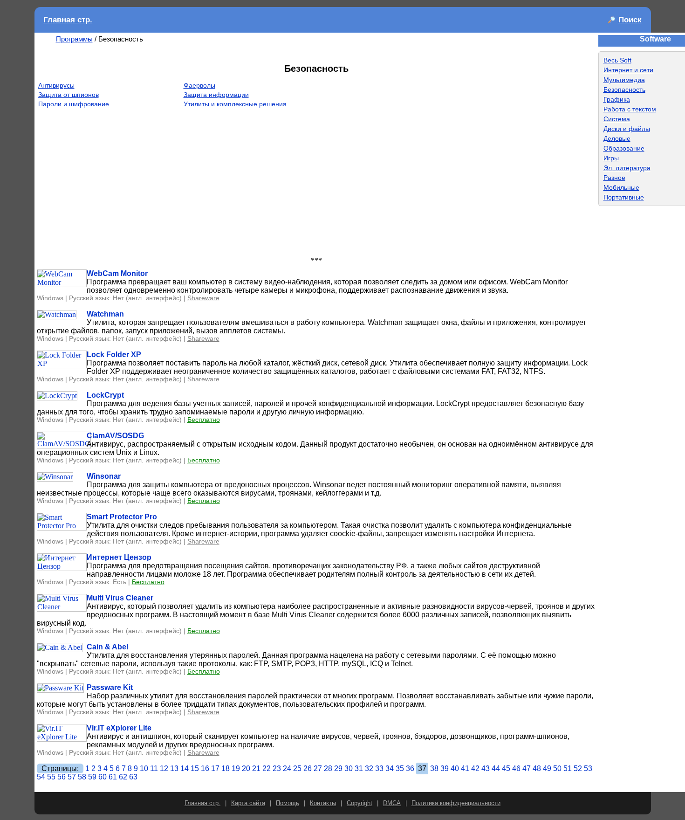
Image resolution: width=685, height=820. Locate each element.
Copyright (359, 802)
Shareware (203, 298)
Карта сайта (248, 802)
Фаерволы (199, 85)
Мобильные (621, 187)
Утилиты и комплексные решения (235, 104)
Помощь (287, 802)
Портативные (623, 197)
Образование (623, 148)
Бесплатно (203, 419)
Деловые (616, 138)
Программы (74, 39)
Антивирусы (56, 85)
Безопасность (624, 89)
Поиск (630, 19)
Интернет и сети (628, 70)
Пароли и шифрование (73, 104)
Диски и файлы (626, 128)
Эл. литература (627, 168)
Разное (614, 177)
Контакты (323, 802)
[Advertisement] (316, 186)
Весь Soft (617, 60)
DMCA (392, 802)
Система (616, 119)
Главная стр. (67, 19)
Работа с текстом (629, 109)
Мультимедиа (624, 79)
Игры (611, 158)
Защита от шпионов (68, 94)
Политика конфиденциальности (455, 802)
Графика (616, 99)
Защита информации (216, 94)
